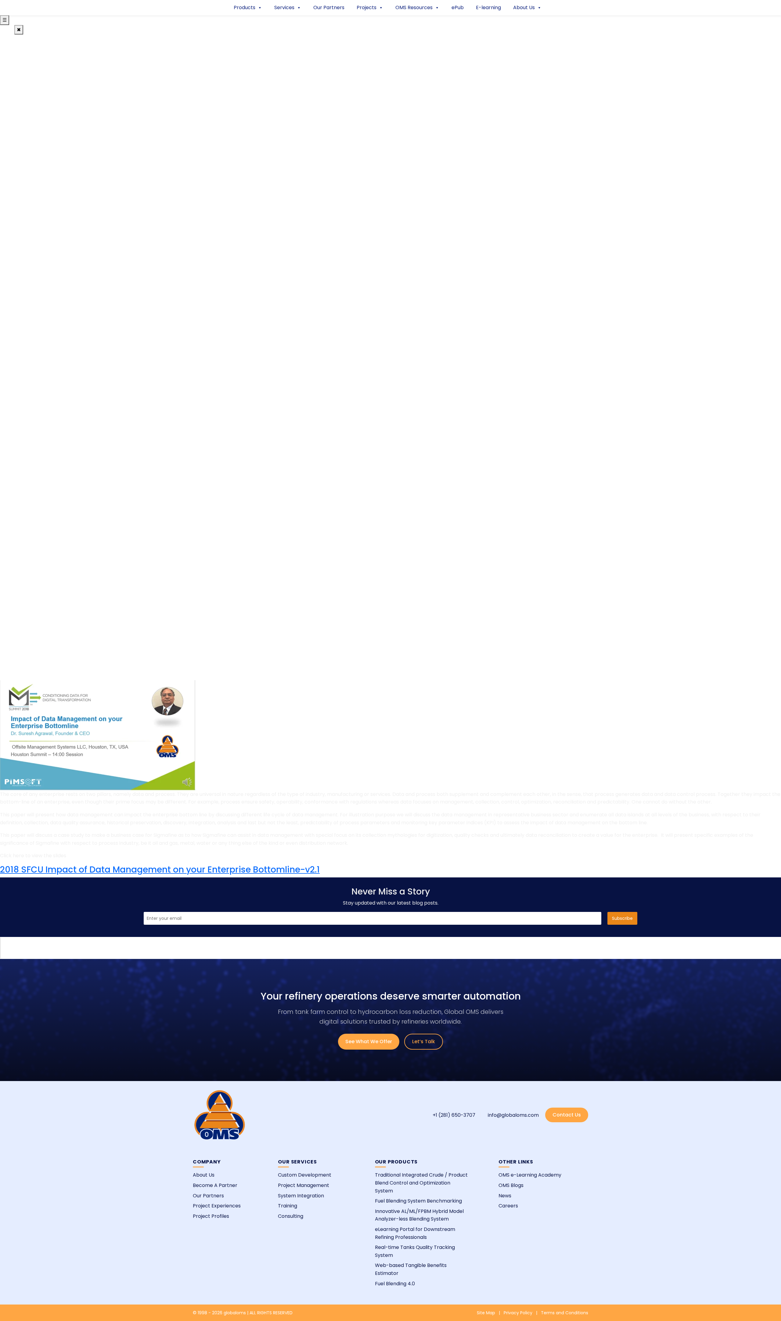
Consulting (290, 1216)
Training (287, 1205)
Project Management (303, 1185)
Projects (366, 7)
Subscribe (622, 918)
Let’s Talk (423, 1041)
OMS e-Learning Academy (529, 1174)
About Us (524, 7)
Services (284, 7)
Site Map (486, 1313)
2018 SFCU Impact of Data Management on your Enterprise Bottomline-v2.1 (160, 870)
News (504, 1195)
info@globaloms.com (513, 1115)
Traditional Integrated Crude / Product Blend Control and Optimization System (421, 1182)
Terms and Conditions (564, 1313)
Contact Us (566, 1114)
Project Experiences (217, 1205)
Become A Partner (215, 1185)
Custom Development (304, 1174)
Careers (508, 1205)
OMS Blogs (511, 1185)
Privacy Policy (518, 1313)
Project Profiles (211, 1216)
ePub (458, 7)
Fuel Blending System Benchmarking (418, 1200)
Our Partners (328, 7)
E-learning (488, 7)
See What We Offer (368, 1041)
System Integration (301, 1195)
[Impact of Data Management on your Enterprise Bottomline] (97, 735)
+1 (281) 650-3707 (454, 1115)
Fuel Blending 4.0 (395, 1283)
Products (244, 7)
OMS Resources (414, 7)
